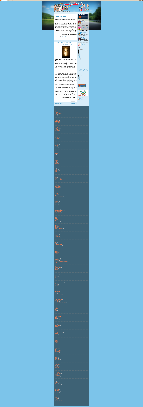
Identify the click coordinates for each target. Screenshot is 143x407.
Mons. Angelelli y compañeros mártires (65, 11)
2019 (79, 57)
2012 (79, 79)
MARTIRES (56, 270)
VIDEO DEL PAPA (57, 389)
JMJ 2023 (56, 242)
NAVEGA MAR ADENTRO (58, 291)
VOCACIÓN (56, 399)
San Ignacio (56, 347)
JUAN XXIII (56, 253)
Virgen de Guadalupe (57, 391)
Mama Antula (56, 268)
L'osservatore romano (57, 259)
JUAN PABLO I (56, 251)
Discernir (56, 177)
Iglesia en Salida (57, 234)
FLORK (56, 220)
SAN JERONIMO (57, 348)
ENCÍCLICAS (56, 194)
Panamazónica (56, 308)
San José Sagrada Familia (58, 351)
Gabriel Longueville (57, 226)
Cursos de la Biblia (57, 170)
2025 (79, 51)
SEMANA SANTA (57, 366)
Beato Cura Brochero (57, 131)
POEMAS (56, 318)
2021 (79, 55)
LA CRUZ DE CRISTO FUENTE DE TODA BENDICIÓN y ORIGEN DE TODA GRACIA (64, 43)
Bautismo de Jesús (57, 127)
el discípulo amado (57, 188)
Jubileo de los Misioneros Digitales (59, 257)
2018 (79, 58)
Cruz (55, 168)
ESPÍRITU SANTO (57, 201)
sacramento (56, 335)
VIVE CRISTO (56, 397)
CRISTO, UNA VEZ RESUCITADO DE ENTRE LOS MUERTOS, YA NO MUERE (65, 15)
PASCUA (56, 310)
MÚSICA (56, 290)
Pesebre (56, 317)
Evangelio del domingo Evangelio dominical (60, 210)
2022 (79, 54)
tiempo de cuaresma (57, 376)
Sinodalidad (56, 368)
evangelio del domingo (57, 209)
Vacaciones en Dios (57, 382)
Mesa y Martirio (57, 274)
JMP (55, 243)
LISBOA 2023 (56, 266)
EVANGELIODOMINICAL (58, 212)
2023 (79, 53)
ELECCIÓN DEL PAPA (57, 192)
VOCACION (56, 398)
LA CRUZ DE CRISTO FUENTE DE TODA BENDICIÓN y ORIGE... (83, 70)
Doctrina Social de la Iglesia (58, 178)
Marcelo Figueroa (57, 269)
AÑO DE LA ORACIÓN (57, 122)
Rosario (56, 331)
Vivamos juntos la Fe (57, 396)
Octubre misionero (57, 301)
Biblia (55, 136)
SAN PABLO (56, 357)
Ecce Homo (56, 184)
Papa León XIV (56, 309)
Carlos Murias (56, 147)
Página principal (57, 11)
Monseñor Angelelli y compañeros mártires (60, 286)
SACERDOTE (56, 334)
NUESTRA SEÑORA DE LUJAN (58, 298)
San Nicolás (56, 356)
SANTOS (56, 365)
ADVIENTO (56, 112)
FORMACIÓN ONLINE (57, 221)
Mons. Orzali (56, 285)
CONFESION (56, 161)
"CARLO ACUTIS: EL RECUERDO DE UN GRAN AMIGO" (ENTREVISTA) (84, 38)
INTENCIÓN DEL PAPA (57, 237)
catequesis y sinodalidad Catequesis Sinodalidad (60, 151)
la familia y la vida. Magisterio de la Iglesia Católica (61, 261)
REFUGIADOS (56, 326)
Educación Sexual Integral (58, 186)
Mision (55, 277)
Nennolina (56, 293)
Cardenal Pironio (57, 143)
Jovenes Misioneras (57, 249)
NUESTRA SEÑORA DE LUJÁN (58, 299)
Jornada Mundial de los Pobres (58, 245)
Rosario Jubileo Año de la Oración (59, 332)
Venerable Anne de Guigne (58, 384)
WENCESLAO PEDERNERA (58, 400)
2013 (79, 78)
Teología (56, 374)
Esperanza (56, 200)
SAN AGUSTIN (56, 340)
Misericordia (56, 276)
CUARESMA (56, 169)
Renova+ (56, 327)
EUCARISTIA (56, 203)
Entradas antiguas (74, 103)
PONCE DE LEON (57, 319)
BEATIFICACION (57, 129)
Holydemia (56, 229)
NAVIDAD (56, 292)
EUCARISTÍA (56, 204)
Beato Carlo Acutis (57, 130)
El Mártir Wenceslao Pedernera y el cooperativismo (83, 44)
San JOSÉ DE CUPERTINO (58, 350)
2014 (79, 77)
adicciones (56, 111)
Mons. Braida (56, 283)
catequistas (56, 152)
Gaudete (56, 227)
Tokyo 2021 (56, 380)
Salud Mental (56, 339)
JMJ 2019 (56, 241)
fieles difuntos (56, 219)
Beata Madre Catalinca (57, 128)
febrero (80, 73)
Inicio (66, 103)
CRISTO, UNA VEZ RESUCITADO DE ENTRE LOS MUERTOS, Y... (83, 69)
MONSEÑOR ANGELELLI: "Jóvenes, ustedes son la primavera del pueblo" (84, 33)
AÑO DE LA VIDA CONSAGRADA (59, 123)
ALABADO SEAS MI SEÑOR (58, 113)
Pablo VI (56, 307)
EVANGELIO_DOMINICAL (58, 211)
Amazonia (56, 114)
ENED (55, 195)
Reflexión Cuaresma (57, 325)
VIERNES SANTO (57, 390)
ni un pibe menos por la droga (58, 294)
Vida (55, 388)
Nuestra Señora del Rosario (58, 300)
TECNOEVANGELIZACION (58, 373)
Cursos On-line (56, 171)
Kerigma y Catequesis (57, 258)
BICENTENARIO (57, 137)
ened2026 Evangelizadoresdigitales (59, 196)
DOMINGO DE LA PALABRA (58, 179)
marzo (80, 72)
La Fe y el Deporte (57, 262)
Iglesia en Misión (57, 233)
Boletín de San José (57, 139)
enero (80, 74)
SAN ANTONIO (56, 343)
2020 (79, 56)
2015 (79, 76)
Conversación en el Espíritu (58, 163)
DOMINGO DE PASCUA (58, 180)
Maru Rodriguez (81, 99)
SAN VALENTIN (57, 360)
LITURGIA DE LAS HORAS (58, 267)
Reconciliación (56, 323)
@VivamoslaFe (64, 36)
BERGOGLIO (56, 135)
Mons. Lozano (56, 284)
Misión (55, 278)
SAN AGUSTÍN (56, 341)
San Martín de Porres (57, 355)
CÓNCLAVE (56, 160)
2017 (79, 59)
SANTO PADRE (57, 364)
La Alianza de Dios (57, 260)
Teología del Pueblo (57, 375)
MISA (55, 275)
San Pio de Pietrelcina (57, 359)
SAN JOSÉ (56, 349)
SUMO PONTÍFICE (57, 372)
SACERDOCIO (56, 333)
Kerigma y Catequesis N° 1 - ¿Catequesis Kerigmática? (84, 27)
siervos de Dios (57, 367)
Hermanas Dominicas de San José (59, 228)
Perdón (56, 315)
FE (55, 217)
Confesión (56, 162)
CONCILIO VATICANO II (58, 159)
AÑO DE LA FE (56, 120)
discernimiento (56, 176)
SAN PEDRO (56, 358)
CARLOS (56, 146)
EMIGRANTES (56, 193)
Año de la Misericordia (57, 121)
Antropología (56, 119)
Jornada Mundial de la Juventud (58, 244)
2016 (79, 75)
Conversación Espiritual (57, 164)
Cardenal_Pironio (57, 144)
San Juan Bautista (57, 352)
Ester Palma (56, 202)
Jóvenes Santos (57, 250)
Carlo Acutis (56, 145)
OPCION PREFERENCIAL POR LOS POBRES (60, 302)
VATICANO (56, 383)
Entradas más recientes (59, 103)
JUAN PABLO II (57, 252)
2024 (79, 52)
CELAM (56, 155)
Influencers (56, 235)
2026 (79, 50)
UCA (55, 381)
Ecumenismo (56, 185)
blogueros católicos (57, 138)
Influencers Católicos (57, 236)
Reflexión (56, 324)
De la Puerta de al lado (57, 172)
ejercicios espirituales (57, 187)
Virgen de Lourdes (57, 392)
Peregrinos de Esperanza (58, 316)
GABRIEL (56, 225)
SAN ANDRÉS (56, 342)
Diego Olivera (80, 98)
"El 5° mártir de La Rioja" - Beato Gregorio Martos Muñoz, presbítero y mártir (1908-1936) (84, 22)
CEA (55, 154)
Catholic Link (56, 153)
